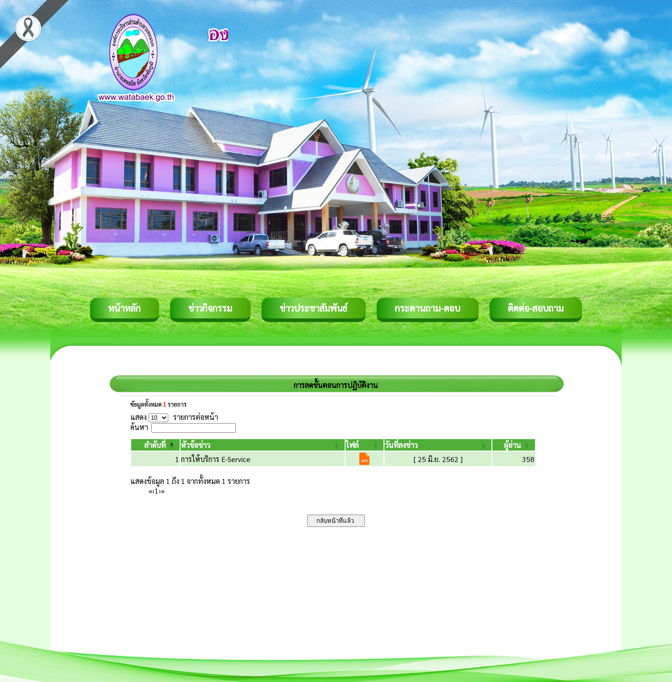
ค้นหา (139, 427)
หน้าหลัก (124, 308)
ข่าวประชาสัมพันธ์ (313, 308)
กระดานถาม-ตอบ (427, 308)
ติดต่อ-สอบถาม (536, 308)
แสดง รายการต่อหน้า (174, 417)
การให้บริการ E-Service (216, 459)
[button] (155, 445)
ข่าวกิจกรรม (210, 308)
